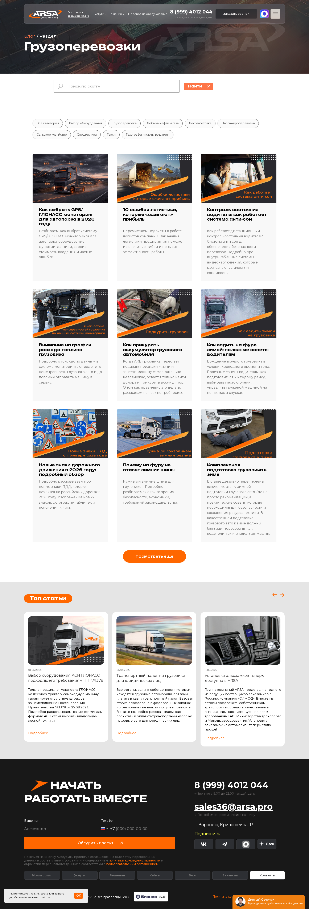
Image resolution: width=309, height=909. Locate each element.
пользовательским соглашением (132, 864)
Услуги (99, 14)
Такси (111, 134)
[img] (267, 844)
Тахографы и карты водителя (147, 134)
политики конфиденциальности (134, 860)
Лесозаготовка (200, 123)
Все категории (48, 123)
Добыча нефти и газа (163, 123)
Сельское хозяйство (52, 134)
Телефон (108, 821)
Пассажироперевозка (238, 123)
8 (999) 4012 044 (191, 12)
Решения (115, 14)
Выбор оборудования (85, 123)
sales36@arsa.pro (78, 15)
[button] (236, 14)
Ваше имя (31, 821)
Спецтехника (87, 134)
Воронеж (74, 12)
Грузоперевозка (124, 123)
